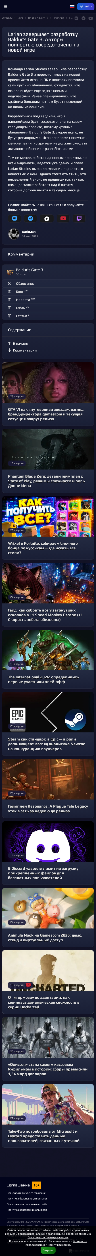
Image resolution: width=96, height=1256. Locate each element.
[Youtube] (63, 218)
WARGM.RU (37, 1221)
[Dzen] (47, 218)
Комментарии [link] (25, 350)
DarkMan (29, 232)
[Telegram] (30, 218)
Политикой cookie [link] (59, 1244)
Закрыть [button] (48, 1250)
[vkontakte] (14, 218)
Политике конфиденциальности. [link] (48, 1237)
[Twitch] (79, 218)
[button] (6, 7)
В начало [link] (20, 343)
